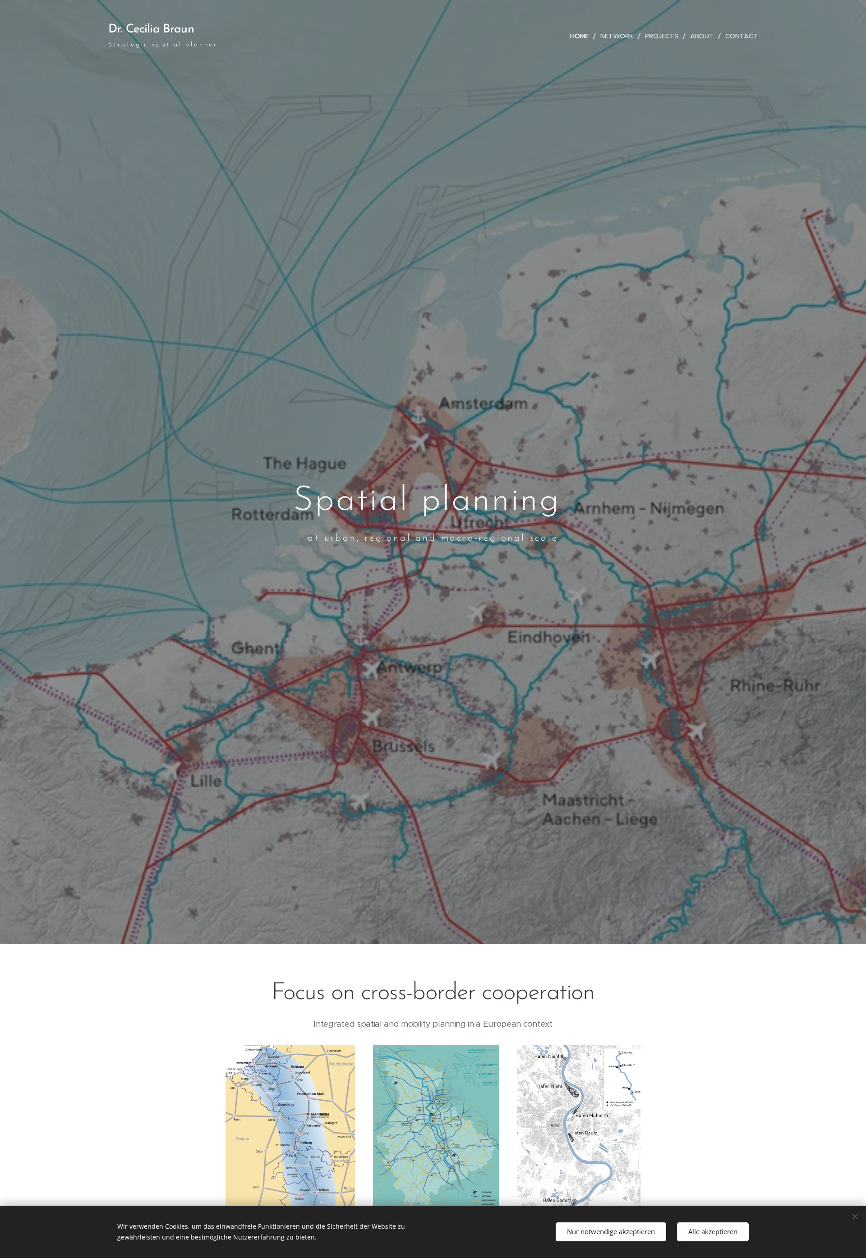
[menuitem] (582, 36)
